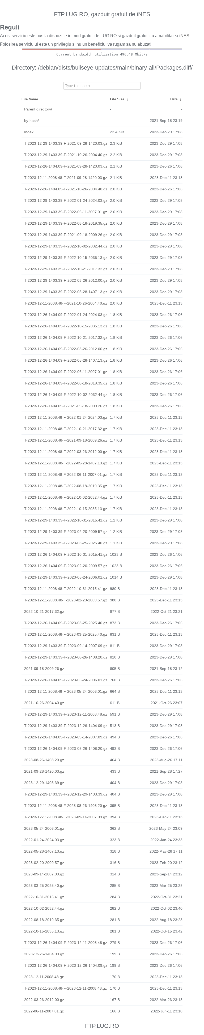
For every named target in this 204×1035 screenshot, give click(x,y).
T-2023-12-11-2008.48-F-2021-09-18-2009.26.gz (65, 440)
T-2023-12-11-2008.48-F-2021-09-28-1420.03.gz (65, 178)
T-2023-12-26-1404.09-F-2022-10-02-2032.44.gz (65, 394)
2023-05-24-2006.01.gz (44, 828)
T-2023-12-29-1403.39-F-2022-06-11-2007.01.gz (65, 212)
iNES (184, 35)
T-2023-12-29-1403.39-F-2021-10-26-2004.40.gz (65, 155)
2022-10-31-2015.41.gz (44, 897)
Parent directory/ (38, 109)
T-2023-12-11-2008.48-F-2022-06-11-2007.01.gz (65, 474)
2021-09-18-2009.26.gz (44, 668)
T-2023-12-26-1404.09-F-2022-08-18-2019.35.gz (65, 383)
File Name (30, 99)
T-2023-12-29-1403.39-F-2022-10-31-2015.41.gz (65, 520)
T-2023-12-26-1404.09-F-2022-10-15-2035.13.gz (65, 326)
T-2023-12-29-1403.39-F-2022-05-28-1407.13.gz (65, 292)
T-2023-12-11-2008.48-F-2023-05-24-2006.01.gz (65, 691)
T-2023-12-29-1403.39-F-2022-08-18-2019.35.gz (65, 223)
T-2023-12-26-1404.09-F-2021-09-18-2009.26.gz (65, 406)
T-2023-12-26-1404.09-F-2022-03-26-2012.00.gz (65, 349)
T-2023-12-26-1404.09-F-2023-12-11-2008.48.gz (65, 942)
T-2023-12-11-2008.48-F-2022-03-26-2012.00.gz (65, 452)
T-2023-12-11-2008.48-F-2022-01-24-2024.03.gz (65, 417)
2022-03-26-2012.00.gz (44, 1000)
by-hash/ (31, 120)
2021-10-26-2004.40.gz (44, 703)
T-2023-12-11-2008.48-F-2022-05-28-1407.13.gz (65, 463)
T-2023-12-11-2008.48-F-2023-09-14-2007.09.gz (65, 817)
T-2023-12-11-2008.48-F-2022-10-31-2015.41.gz (65, 589)
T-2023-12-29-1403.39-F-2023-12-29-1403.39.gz (65, 794)
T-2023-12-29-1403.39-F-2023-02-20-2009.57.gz (65, 531)
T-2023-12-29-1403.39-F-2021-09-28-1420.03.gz (65, 143)
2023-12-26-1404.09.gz (44, 954)
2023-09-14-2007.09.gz (44, 874)
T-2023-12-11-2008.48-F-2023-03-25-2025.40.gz (65, 634)
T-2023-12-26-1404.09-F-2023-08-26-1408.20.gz (65, 748)
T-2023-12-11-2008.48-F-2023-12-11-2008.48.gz (65, 988)
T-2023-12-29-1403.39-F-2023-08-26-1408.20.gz (65, 657)
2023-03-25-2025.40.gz (44, 885)
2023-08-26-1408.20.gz (44, 760)
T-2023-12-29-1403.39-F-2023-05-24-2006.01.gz (65, 577)
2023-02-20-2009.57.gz (44, 863)
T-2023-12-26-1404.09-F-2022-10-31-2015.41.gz (65, 554)
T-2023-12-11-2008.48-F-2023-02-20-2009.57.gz (65, 600)
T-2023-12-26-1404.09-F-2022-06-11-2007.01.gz (65, 372)
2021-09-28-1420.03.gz (44, 771)
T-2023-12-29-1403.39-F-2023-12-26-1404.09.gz (65, 726)
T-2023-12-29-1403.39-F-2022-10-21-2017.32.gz (65, 269)
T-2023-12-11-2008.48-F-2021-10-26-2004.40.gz (65, 303)
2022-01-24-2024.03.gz (44, 840)
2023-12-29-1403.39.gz (44, 783)
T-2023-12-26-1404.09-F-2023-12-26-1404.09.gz (65, 965)
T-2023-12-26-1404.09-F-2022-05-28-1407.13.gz (65, 360)
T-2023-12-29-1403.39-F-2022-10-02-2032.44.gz (65, 246)
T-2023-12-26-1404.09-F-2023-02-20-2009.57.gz (65, 566)
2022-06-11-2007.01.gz (44, 1011)
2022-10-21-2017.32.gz (44, 611)
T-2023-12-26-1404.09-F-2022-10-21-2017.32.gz (65, 337)
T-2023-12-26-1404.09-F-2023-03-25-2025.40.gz (65, 623)
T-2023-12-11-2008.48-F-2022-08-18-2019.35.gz (65, 486)
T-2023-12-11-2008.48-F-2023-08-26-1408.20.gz (65, 805)
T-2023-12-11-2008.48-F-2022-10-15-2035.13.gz (65, 509)
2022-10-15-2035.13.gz (44, 931)
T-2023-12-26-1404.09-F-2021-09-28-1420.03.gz (65, 166)
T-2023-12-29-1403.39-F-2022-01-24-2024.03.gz (65, 200)
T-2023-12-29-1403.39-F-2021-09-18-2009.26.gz (65, 235)
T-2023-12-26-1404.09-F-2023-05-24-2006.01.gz (65, 680)
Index (28, 132)
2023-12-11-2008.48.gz (44, 977)
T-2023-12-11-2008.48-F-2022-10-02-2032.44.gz (65, 497)
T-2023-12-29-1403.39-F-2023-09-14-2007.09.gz (65, 646)
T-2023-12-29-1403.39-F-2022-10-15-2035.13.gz (65, 257)
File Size (117, 99)
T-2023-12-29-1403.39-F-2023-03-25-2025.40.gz (65, 543)
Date (173, 99)
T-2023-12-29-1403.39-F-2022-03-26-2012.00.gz (65, 280)
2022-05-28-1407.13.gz (44, 851)
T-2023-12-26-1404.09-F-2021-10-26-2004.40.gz (65, 189)
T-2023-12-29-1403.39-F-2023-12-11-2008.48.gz (65, 714)
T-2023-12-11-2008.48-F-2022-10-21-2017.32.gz (65, 429)
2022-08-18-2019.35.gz (44, 920)
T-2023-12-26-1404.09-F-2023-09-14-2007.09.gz (65, 737)
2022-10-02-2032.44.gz (44, 908)
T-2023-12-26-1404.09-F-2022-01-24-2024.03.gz (65, 315)
